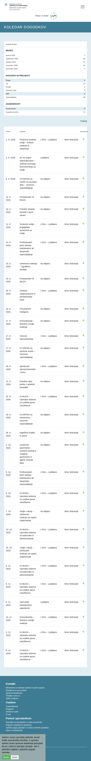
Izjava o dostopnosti (14, 730)
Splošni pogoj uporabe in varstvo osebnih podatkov (27, 728)
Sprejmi (6, 757)
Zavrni (14, 757)
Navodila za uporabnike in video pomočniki (24, 722)
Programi (10, 709)
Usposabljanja (12, 706)
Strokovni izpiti (12, 712)
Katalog (83, 121)
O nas (8, 714)
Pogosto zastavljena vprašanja (19, 725)
